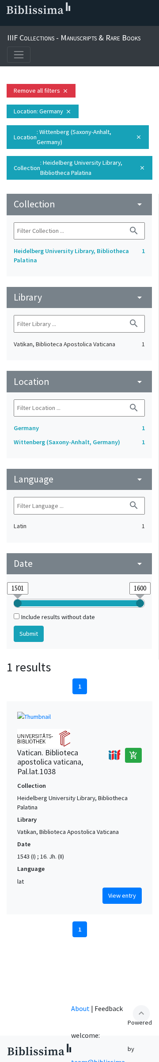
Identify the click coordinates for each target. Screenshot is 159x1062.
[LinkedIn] (23, 22)
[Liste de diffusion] (9, 22)
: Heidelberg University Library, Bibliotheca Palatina (79, 168)
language (79, 479)
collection (79, 204)
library (79, 297)
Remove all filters (41, 90)
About (80, 1008)
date (79, 563)
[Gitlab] (94, 22)
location (79, 382)
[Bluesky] (37, 22)
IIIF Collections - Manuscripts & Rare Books (73, 38)
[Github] (79, 22)
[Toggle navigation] (18, 55)
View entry (122, 895)
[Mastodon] (51, 22)
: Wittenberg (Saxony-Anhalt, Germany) (78, 137)
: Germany (43, 111)
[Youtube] (65, 22)
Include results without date (58, 617)
